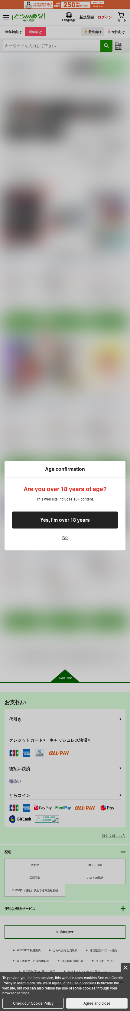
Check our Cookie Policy (33, 1003)
